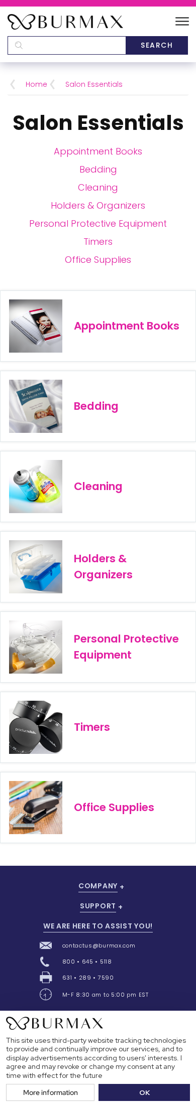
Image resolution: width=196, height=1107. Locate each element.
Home (36, 84)
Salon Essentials (94, 84)
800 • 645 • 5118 (87, 962)
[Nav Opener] (182, 22)
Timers (98, 241)
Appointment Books (98, 151)
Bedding (98, 169)
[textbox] (67, 45)
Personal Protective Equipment (98, 223)
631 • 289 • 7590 (88, 978)
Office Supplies (98, 259)
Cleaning (98, 187)
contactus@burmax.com (99, 945)
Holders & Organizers (98, 205)
